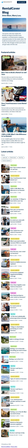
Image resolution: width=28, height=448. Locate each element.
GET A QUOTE (21, 2)
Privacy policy (14, 446)
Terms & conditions (5, 446)
